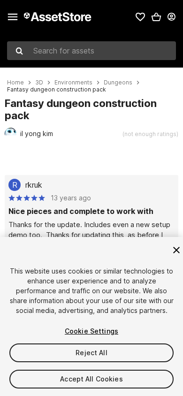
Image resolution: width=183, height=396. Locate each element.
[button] (156, 17)
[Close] (176, 250)
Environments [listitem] (73, 82)
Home (15, 82)
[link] (140, 17)
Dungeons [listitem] (118, 82)
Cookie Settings (91, 331)
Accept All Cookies (91, 379)
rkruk (33, 185)
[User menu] (171, 17)
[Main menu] (12, 17)
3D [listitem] (39, 82)
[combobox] (91, 50)
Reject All (91, 353)
